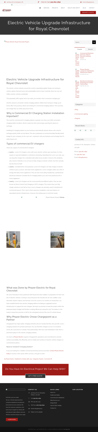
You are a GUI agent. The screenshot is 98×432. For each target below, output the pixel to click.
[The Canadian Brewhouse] (82, 132)
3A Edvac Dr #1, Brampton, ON (15, 2)
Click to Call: (51, 2)
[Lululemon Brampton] (76, 132)
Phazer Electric (18, 337)
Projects (41, 359)
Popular (79, 49)
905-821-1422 (81, 154)
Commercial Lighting (81, 114)
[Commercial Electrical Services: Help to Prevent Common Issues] (77, 54)
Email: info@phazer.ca (88, 2)
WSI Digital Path (66, 429)
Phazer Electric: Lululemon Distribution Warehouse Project (87, 71)
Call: (36, 398)
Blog (76, 109)
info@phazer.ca (82, 157)
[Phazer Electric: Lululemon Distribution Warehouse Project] (77, 70)
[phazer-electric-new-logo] (6, 9)
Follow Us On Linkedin (36, 412)
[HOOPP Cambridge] (87, 132)
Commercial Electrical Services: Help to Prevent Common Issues (86, 55)
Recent (90, 49)
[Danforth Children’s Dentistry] (92, 132)
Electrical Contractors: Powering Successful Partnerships (86, 82)
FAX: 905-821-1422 (35, 401)
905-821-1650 (83, 151)
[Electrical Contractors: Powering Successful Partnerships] (77, 81)
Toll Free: (38, 405)
